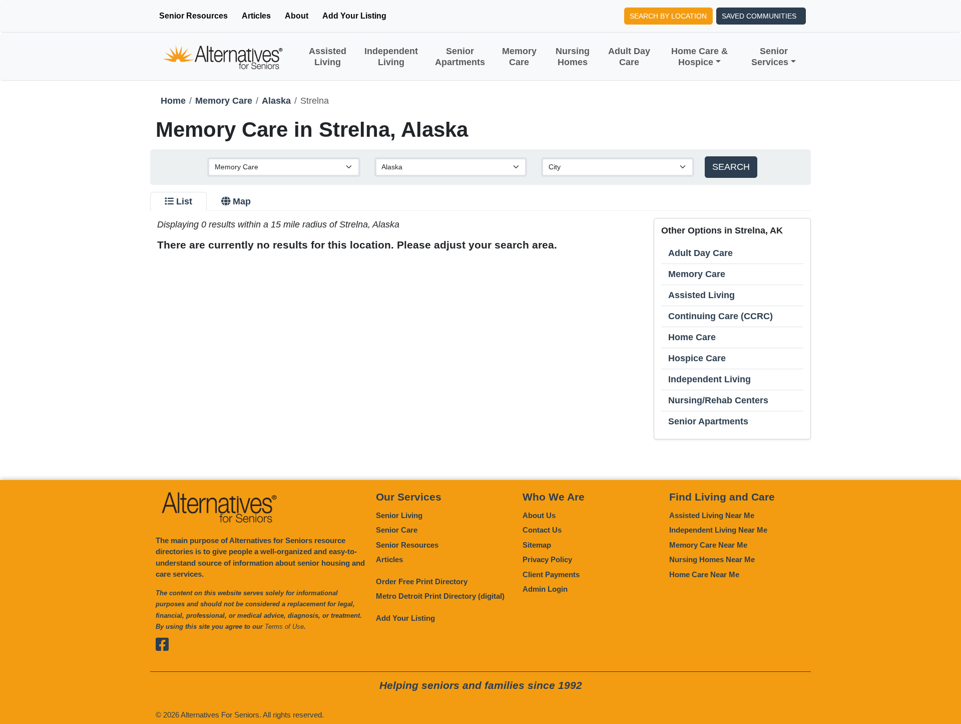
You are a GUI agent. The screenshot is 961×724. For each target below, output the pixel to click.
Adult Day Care (629, 56)
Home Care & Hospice (699, 56)
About (296, 16)
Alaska (276, 101)
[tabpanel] (480, 328)
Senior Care (396, 530)
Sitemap (537, 545)
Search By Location (668, 16)
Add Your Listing (354, 16)
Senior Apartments (460, 56)
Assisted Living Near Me (711, 515)
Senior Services (769, 56)
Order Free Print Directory (421, 581)
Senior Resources (193, 16)
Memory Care (519, 56)
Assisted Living (327, 56)
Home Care (692, 337)
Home (173, 101)
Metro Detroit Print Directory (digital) (440, 596)
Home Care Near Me (704, 574)
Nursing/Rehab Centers (718, 400)
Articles (256, 16)
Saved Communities (759, 16)
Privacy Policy (547, 559)
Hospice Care (697, 358)
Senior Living (399, 515)
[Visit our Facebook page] (163, 644)
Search (731, 167)
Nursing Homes (573, 56)
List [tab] (184, 201)
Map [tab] (242, 201)
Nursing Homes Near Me (712, 559)
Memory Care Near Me (708, 545)
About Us (539, 515)
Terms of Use (284, 626)
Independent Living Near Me (718, 530)
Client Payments (551, 574)
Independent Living (391, 56)
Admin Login (545, 589)
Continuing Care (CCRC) (720, 316)
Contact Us (542, 530)
